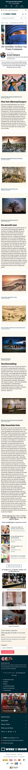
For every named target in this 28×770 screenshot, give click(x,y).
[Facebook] (11, 732)
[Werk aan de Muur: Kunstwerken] (26, 717)
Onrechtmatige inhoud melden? (10, 756)
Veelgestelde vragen (8, 679)
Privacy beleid (21, 756)
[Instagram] (6, 732)
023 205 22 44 (21, 672)
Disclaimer (20, 754)
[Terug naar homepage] (9, 14)
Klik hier (13, 517)
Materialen (4, 720)
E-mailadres (4, 645)
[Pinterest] (8, 732)
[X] (13, 732)
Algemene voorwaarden (11, 754)
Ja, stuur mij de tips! (7, 652)
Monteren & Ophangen (9, 688)
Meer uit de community (14, 566)
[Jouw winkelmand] (25, 14)
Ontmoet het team (8, 710)
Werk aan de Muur (7, 728)
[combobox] (10, 18)
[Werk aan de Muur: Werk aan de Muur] (26, 728)
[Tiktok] (15, 732)
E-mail (15, 675)
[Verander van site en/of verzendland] (26, 10)
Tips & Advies (5, 724)
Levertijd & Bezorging (8, 686)
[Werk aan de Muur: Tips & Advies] (26, 724)
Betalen (5, 684)
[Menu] (2, 14)
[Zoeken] (25, 18)
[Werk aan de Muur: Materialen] (26, 720)
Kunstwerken (5, 717)
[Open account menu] (23, 14)
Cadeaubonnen (7, 690)
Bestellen (5, 681)
